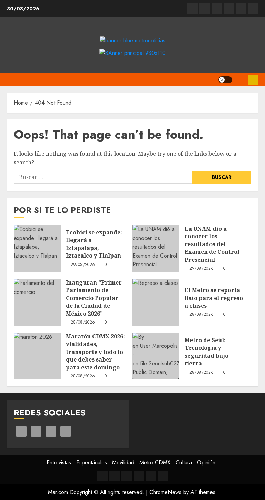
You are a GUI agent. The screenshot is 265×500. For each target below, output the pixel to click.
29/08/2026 (83, 265)
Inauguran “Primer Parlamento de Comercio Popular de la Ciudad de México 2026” (94, 298)
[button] (240, 79)
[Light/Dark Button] (225, 79)
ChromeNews (165, 492)
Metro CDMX (154, 463)
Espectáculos (91, 463)
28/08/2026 (83, 322)
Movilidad (123, 463)
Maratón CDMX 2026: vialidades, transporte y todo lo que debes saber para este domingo (95, 352)
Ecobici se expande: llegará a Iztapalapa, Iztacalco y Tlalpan (94, 244)
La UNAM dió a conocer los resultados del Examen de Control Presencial (212, 244)
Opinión (206, 463)
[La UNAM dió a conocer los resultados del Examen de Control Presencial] (155, 248)
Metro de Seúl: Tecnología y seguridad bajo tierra (206, 351)
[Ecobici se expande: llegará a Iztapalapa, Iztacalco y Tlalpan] (37, 248)
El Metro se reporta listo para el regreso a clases (214, 297)
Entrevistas (59, 463)
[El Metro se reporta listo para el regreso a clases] (155, 302)
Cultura (184, 463)
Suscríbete (253, 80)
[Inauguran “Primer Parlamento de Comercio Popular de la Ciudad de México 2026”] (37, 302)
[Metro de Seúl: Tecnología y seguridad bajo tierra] (155, 356)
